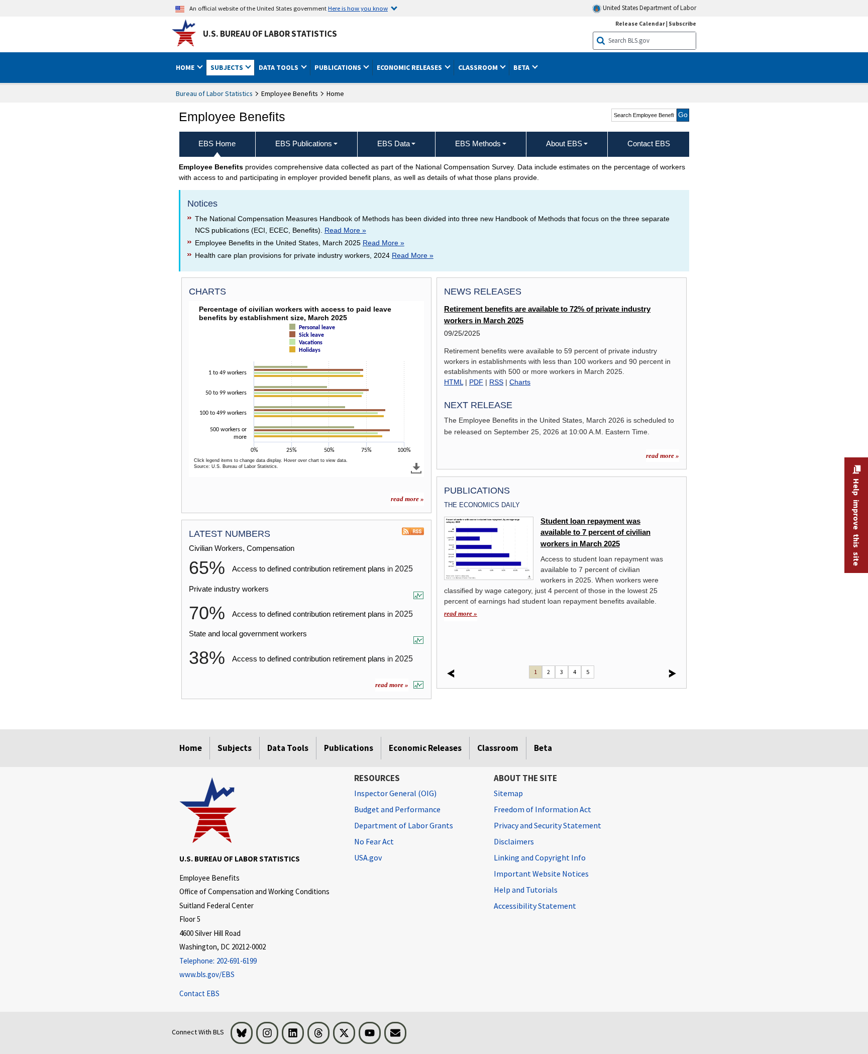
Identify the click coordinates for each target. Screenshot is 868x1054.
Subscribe (682, 23)
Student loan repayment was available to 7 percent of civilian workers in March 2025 (595, 532)
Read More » (345, 230)
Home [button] (186, 67)
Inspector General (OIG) (395, 793)
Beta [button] (522, 67)
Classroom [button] (478, 67)
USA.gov (368, 857)
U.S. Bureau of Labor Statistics (270, 33)
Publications (348, 747)
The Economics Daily (482, 505)
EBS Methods (478, 143)
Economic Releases (425, 747)
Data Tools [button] (279, 67)
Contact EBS (199, 993)
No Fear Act (374, 841)
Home (190, 747)
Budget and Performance (397, 809)
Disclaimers (514, 841)
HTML (453, 382)
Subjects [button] (227, 67)
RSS (496, 382)
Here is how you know (358, 8)
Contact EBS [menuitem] (648, 143)
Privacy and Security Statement (547, 825)
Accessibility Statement (535, 906)
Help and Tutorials (526, 890)
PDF (476, 382)
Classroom (497, 747)
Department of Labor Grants (403, 825)
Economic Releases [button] (410, 67)
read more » (407, 499)
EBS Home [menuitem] (217, 143)
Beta (543, 747)
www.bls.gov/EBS (207, 974)
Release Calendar (640, 23)
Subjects (235, 747)
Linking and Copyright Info (540, 857)
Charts (519, 382)
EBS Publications (303, 143)
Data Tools (287, 747)
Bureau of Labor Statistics (214, 93)
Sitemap (508, 793)
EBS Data (393, 143)
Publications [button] (338, 67)
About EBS (564, 143)
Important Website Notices (541, 874)
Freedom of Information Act (542, 809)
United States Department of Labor (648, 8)
